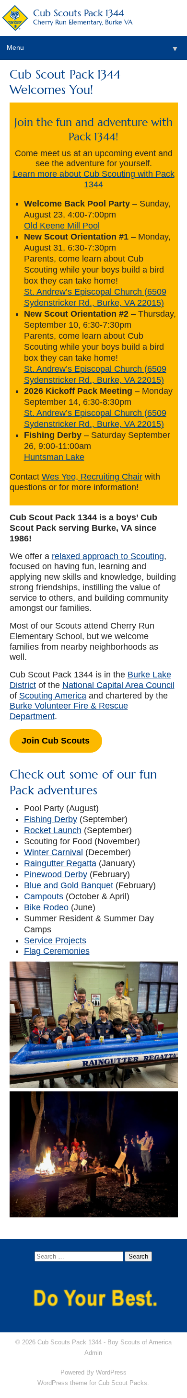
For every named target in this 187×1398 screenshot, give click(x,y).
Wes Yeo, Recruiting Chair (92, 476)
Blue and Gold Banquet (68, 885)
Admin (93, 1352)
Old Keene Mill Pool (62, 225)
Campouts (43, 896)
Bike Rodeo (46, 907)
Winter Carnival (53, 852)
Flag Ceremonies (57, 951)
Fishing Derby (50, 819)
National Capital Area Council (118, 685)
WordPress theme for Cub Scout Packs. (93, 1383)
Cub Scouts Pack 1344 (83, 16)
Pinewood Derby (55, 874)
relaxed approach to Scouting (108, 556)
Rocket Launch (53, 830)
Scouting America (52, 695)
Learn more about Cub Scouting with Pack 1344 (94, 179)
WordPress (111, 1372)
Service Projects (55, 940)
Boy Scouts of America (139, 1342)
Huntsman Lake (54, 457)
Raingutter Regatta (60, 863)
